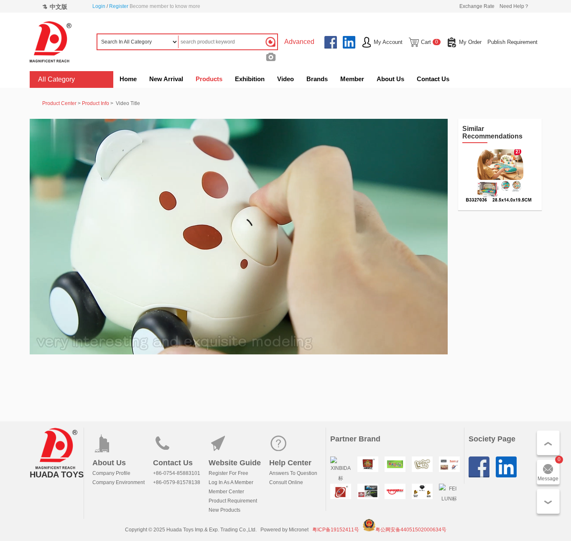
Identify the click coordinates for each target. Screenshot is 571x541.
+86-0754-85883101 (176, 473)
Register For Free (228, 473)
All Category (56, 79)
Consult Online (286, 482)
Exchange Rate (477, 6)
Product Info (95, 103)
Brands (317, 78)
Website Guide (235, 463)
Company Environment (118, 482)
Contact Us (433, 78)
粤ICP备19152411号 (335, 530)
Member (352, 78)
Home (128, 78)
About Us (390, 78)
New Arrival (166, 78)
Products (209, 78)
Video (285, 78)
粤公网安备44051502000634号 (410, 530)
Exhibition (250, 78)
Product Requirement (233, 501)
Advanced (299, 41)
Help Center (290, 463)
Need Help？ (514, 6)
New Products (224, 510)
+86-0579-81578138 (176, 482)
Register (118, 6)
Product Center (59, 103)
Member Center (226, 492)
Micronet (298, 530)
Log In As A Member (231, 482)
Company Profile (111, 473)
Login (98, 6)
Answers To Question (293, 473)
